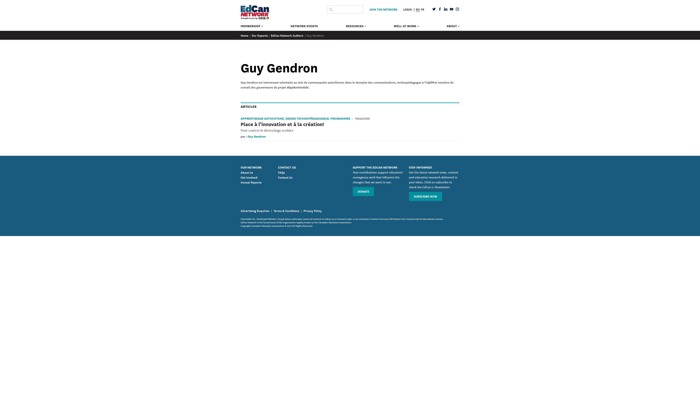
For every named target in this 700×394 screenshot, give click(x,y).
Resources (355, 26)
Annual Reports (251, 182)
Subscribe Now (425, 196)
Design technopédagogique (307, 118)
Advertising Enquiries (255, 210)
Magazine (362, 118)
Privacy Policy (313, 210)
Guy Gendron (257, 136)
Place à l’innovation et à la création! (282, 124)
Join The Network (383, 9)
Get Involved (249, 177)
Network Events (304, 26)
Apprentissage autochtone (262, 118)
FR (422, 9)
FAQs (281, 172)
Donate (363, 191)
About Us (247, 172)
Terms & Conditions (286, 210)
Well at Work (405, 26)
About (452, 26)
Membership (251, 26)
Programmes (340, 118)
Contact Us (285, 177)
